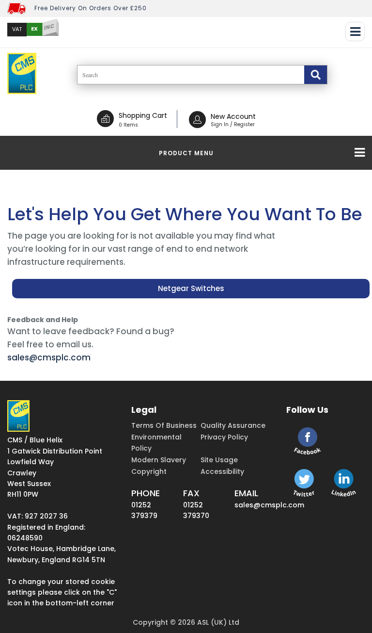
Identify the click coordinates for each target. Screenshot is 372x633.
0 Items (128, 125)
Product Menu (186, 153)
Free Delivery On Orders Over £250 (90, 8)
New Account (233, 116)
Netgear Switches (191, 288)
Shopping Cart (143, 115)
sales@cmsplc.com (49, 357)
